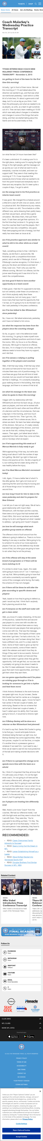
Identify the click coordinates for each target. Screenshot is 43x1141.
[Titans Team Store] (35, 1009)
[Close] (40, 1091)
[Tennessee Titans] (21, 1047)
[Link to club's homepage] (4, 3)
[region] (21, 1114)
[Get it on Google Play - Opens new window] (29, 1037)
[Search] (36, 3)
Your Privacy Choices (21, 1080)
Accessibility (21, 1066)
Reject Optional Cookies (21, 1130)
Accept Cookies (21, 1137)
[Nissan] (11, 1002)
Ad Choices (21, 1077)
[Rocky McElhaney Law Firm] (21, 1009)
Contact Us (21, 1073)
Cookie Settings (22, 1084)
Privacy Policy (21, 1058)
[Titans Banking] (32, 1002)
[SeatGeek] (8, 1009)
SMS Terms (21, 1069)
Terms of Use (21, 1062)
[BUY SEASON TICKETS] (21, 931)
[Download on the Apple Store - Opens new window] (13, 1037)
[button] (21, 139)
